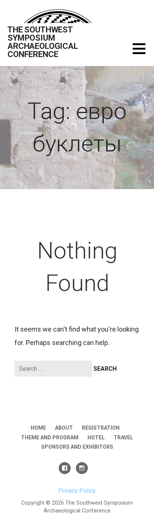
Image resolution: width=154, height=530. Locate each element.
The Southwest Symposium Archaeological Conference (42, 42)
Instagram (82, 468)
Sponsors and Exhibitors (77, 447)
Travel (123, 437)
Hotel (96, 437)
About (64, 428)
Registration (101, 428)
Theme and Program (49, 437)
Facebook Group (65, 468)
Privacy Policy (77, 490)
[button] (143, 53)
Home (38, 428)
